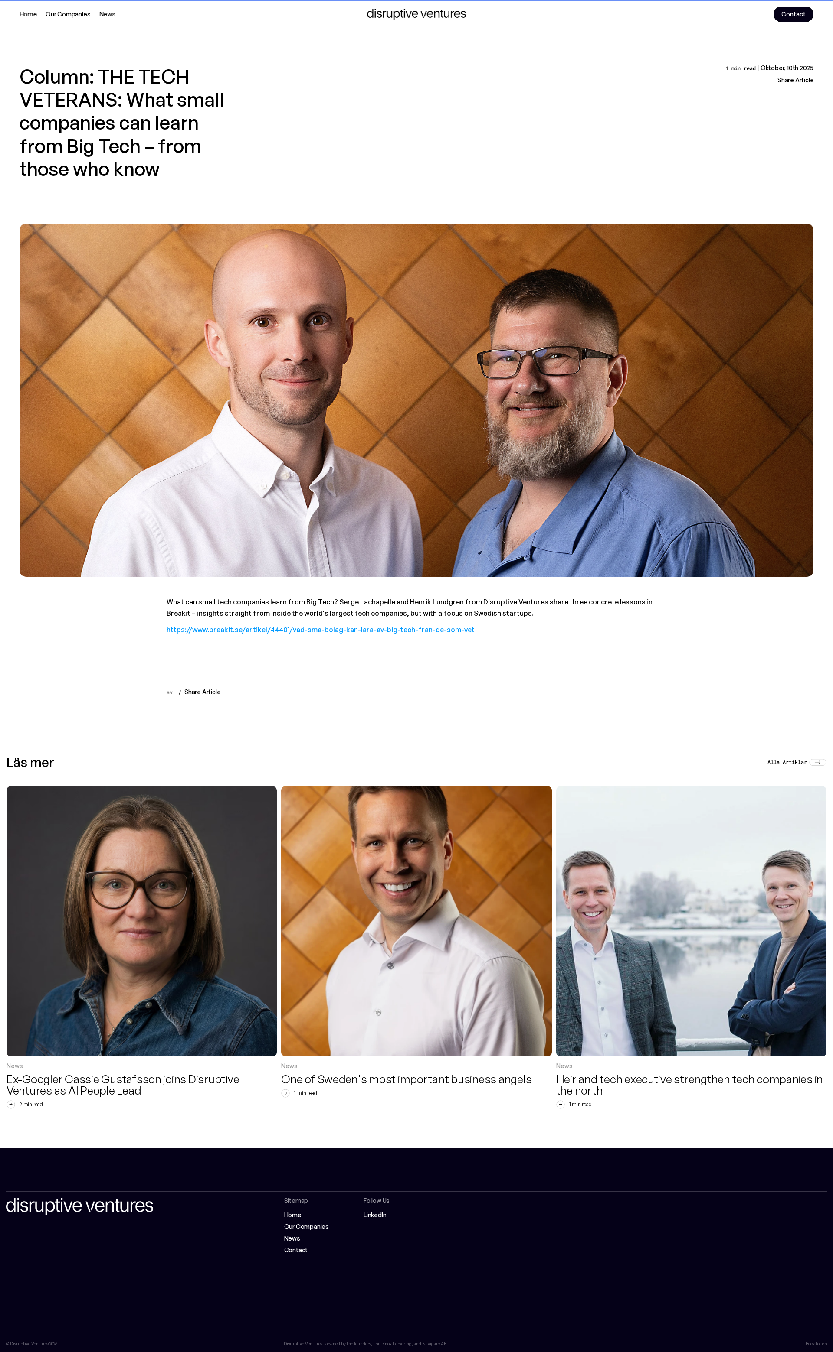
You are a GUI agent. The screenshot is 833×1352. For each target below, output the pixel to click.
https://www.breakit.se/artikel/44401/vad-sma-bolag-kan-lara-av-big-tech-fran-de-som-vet (321, 629)
